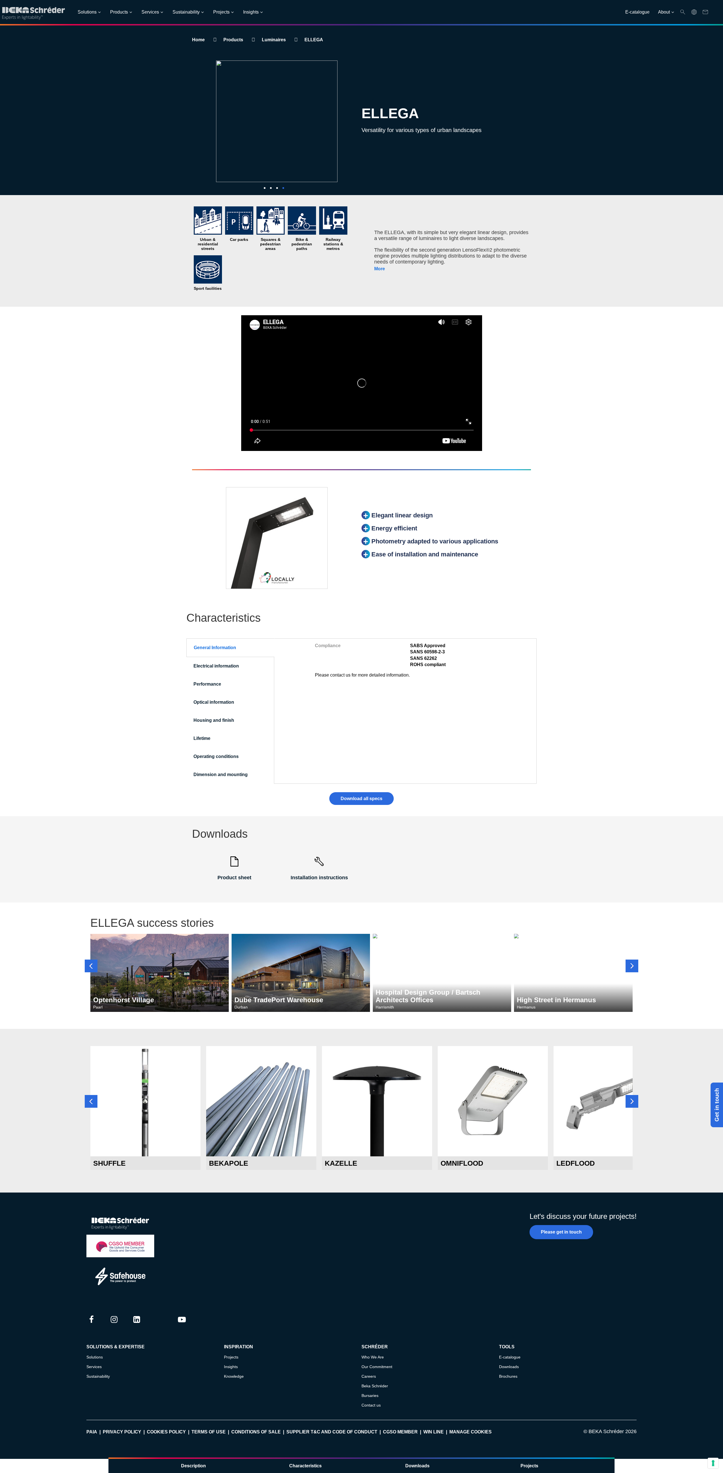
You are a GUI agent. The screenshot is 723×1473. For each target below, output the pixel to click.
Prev (91, 966)
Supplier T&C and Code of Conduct (331, 1431)
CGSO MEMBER (400, 1431)
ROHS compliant (428, 664)
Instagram (114, 1324)
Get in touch (717, 1105)
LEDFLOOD (575, 1163)
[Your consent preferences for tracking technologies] (713, 1463)
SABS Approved (427, 645)
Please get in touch (561, 1232)
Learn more (145, 1130)
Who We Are (373, 1357)
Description (193, 1465)
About (664, 12)
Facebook (91, 1324)
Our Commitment (377, 1366)
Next (632, 966)
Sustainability (186, 12)
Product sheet (234, 877)
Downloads (417, 1465)
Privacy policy (122, 1431)
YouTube (182, 1324)
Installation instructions (319, 877)
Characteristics (305, 1465)
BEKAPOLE (228, 1163)
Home (198, 39)
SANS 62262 (423, 658)
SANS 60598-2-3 (427, 651)
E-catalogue (637, 12)
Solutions (87, 12)
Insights (251, 12)
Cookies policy (166, 1431)
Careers (369, 1376)
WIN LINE (433, 1431)
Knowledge (234, 1376)
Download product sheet (145, 1145)
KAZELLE (341, 1163)
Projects (221, 12)
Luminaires (274, 39)
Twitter (159, 1324)
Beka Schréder (375, 1386)
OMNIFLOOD (462, 1163)
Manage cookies (470, 1431)
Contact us (371, 1405)
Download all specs (361, 798)
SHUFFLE (109, 1163)
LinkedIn (137, 1324)
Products (119, 12)
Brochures (508, 1376)
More (379, 268)
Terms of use (208, 1431)
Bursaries (370, 1395)
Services (150, 12)
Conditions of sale (256, 1431)
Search (682, 12)
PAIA (91, 1431)
